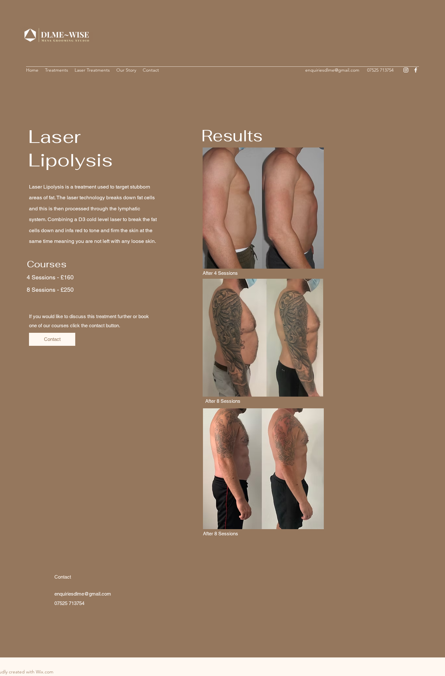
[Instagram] (406, 70)
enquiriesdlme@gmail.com (332, 70)
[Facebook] (415, 70)
